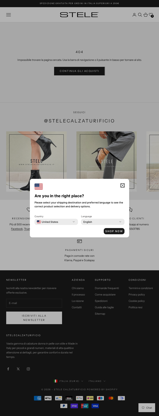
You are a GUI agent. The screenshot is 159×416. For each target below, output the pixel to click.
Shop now (114, 231)
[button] (122, 185)
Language (86, 216)
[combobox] (47, 222)
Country (39, 216)
